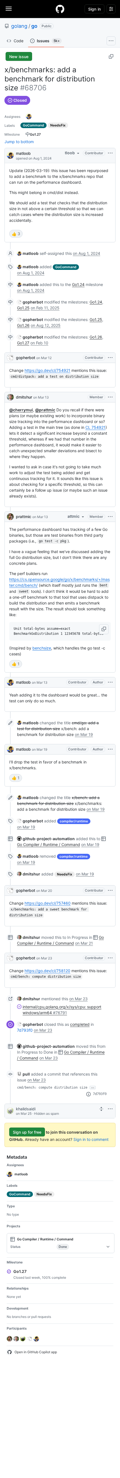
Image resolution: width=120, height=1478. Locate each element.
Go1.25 (23, 307)
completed (80, 1024)
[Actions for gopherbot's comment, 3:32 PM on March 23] (110, 958)
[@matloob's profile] (10, 155)
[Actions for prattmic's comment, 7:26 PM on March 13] (110, 517)
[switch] (16, 234)
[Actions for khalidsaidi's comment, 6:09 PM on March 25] (110, 1109)
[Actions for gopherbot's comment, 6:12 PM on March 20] (110, 890)
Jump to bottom (19, 141)
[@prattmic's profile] (10, 516)
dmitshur (24, 397)
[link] (28, 253)
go (34, 26)
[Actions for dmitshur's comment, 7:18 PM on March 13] (110, 397)
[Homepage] (60, 8)
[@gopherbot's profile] (10, 357)
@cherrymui (21, 409)
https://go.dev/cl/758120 (47, 970)
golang (19, 26)
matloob (23, 153)
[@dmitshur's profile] (10, 397)
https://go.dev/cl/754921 (47, 370)
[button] (104, 629)
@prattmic (45, 409)
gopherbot (25, 357)
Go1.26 (23, 325)
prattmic (23, 516)
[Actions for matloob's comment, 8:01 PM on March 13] (110, 682)
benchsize (41, 648)
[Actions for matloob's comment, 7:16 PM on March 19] (110, 749)
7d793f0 (25, 1030)
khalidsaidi (25, 1108)
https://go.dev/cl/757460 (48, 903)
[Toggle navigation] (8, 8)
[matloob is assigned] (29, 116)
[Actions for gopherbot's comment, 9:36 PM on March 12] (110, 358)
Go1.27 (23, 342)
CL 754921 (95, 427)
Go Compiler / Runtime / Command (48, 844)
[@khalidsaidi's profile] (10, 1111)
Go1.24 (78, 284)
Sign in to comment (91, 1139)
